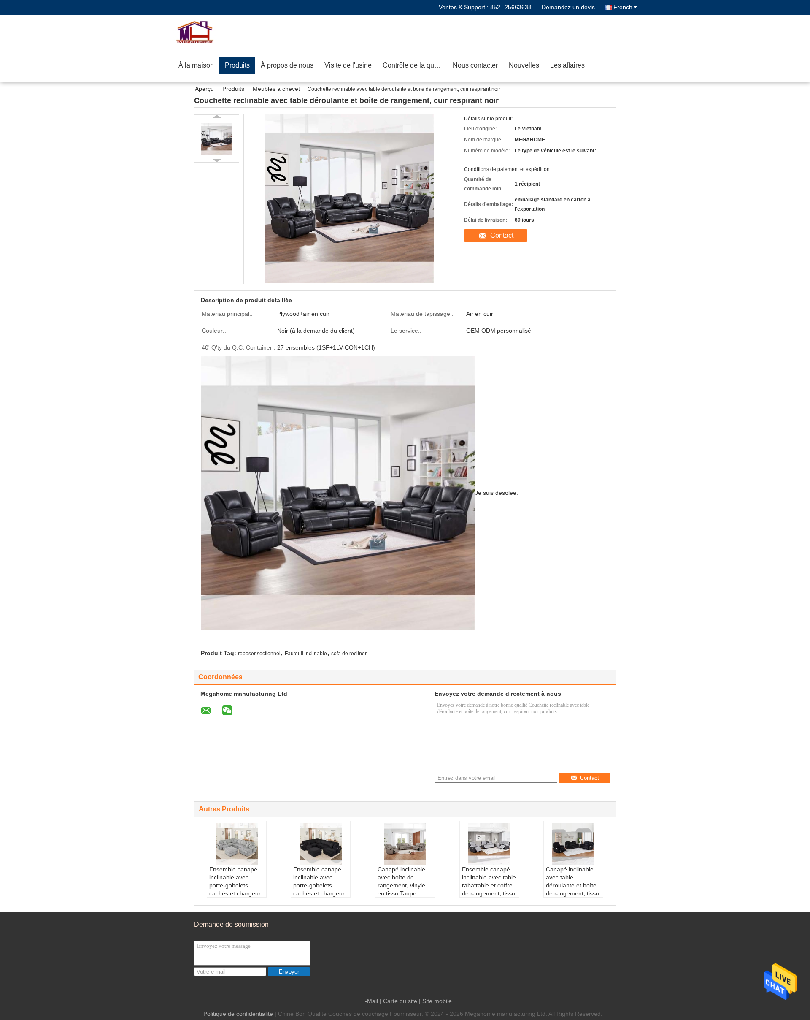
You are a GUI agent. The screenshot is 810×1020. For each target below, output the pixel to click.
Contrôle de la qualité (415, 65)
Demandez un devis (568, 7)
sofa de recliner (349, 653)
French (622, 7)
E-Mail (369, 1001)
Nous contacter (475, 65)
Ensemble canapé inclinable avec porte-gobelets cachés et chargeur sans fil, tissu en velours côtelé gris (235, 889)
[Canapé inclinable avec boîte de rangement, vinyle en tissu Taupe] (405, 844)
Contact (501, 235)
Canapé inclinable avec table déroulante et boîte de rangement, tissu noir (572, 885)
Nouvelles (524, 65)
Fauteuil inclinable (306, 653)
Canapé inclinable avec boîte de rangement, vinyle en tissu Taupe (401, 881)
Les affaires (567, 65)
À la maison (196, 65)
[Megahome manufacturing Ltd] (221, 32)
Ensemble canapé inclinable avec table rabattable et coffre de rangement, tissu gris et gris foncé (489, 885)
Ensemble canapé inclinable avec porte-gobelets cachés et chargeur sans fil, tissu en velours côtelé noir (319, 889)
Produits (237, 65)
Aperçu (204, 88)
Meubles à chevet (276, 88)
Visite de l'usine (348, 65)
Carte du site (400, 1001)
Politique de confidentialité (238, 1013)
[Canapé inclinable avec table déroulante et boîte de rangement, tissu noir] (573, 844)
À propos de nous (287, 65)
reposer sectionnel (259, 653)
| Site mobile (435, 1001)
